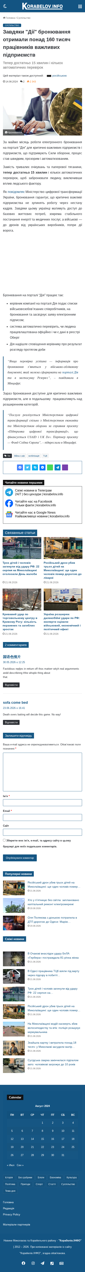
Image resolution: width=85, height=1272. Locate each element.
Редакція (8, 1208)
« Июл (10, 1165)
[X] (27, 467)
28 (32, 1155)
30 (52, 1155)
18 (73, 1138)
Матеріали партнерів (16, 1224)
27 (22, 1155)
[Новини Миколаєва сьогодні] (42, 6)
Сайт (6, 825)
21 (32, 1147)
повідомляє (16, 191)
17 (62, 1138)
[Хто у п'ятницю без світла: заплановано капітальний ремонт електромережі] (14, 905)
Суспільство (23, 18)
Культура (72, 1177)
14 (32, 1138)
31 (62, 1155)
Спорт (39, 1184)
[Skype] (35, 467)
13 (22, 1138)
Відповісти (11, 684)
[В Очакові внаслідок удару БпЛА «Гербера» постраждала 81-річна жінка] (14, 958)
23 (52, 1147)
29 (42, 1155)
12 (12, 1138)
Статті (52, 1184)
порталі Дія (69, 372)
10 (62, 1130)
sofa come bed (15, 703)
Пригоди (25, 1184)
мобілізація (33, 456)
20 (22, 1147)
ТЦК (45, 456)
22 (42, 1147)
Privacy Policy (11, 1214)
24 (62, 1147)
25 (73, 1147)
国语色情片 (12, 657)
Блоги (41, 1177)
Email (7, 810)
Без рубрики (25, 1177)
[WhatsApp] (50, 467)
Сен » (20, 1165)
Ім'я (6, 796)
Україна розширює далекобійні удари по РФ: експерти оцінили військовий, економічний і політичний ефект (62, 622)
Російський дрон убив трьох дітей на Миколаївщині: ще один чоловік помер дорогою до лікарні (63, 570)
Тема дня (10, 1191)
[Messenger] (42, 467)
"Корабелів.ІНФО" (70, 1240)
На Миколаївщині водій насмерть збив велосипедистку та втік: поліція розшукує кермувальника (54, 1028)
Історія (9, 1177)
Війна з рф (19, 456)
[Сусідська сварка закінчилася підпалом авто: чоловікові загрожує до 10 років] (14, 1065)
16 (52, 1138)
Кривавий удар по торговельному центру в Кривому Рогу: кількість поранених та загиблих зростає (20, 622)
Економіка (55, 1177)
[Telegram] (57, 467)
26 (12, 1155)
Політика (10, 1184)
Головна (10, 18)
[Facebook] (20, 467)
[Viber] (65, 467)
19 (12, 1147)
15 (42, 1138)
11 (73, 1130)
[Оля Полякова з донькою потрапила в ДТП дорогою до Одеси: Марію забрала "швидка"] (14, 923)
